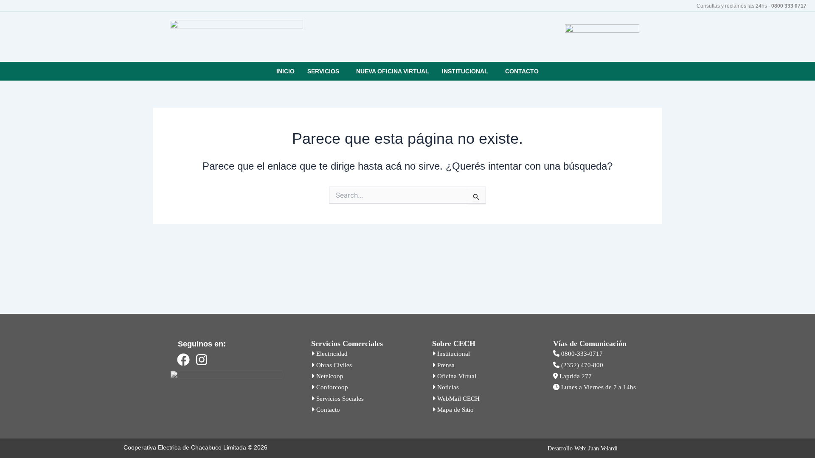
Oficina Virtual (456, 376)
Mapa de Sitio (455, 409)
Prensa (445, 365)
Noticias (447, 387)
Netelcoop (329, 376)
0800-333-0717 (581, 353)
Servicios (323, 71)
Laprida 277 (575, 376)
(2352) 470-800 (581, 365)
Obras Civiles (333, 365)
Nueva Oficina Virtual (392, 71)
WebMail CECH (458, 398)
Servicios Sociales (339, 398)
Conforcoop (331, 387)
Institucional (465, 71)
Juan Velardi (603, 448)
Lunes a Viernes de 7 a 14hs (597, 387)
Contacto (522, 71)
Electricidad (331, 353)
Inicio (285, 71)
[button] (325, 71)
